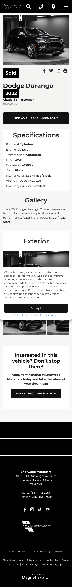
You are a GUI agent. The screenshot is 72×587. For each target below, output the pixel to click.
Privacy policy (48, 315)
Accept (36, 308)
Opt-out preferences (25, 315)
